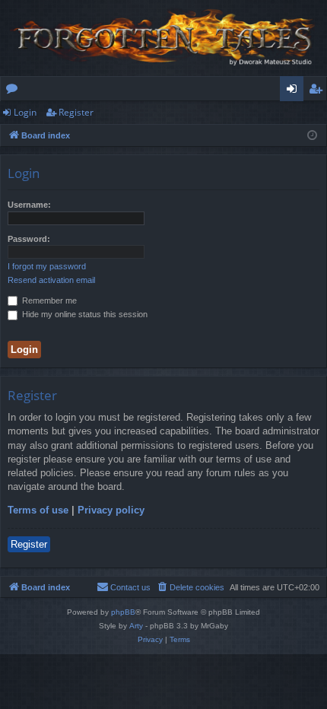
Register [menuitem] (318, 91)
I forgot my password (47, 266)
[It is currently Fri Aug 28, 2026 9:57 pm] (312, 136)
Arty (136, 626)
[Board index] (163, 38)
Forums (15, 91)
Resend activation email (51, 280)
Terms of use (38, 510)
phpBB (123, 612)
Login (25, 112)
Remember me (48, 300)
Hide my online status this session (84, 314)
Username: (29, 204)
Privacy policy (111, 510)
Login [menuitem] (294, 91)
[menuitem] (190, 587)
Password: (29, 238)
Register (76, 112)
